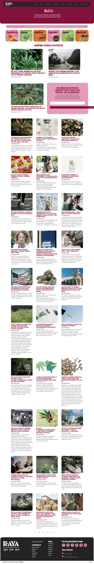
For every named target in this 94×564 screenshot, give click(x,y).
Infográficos (34, 553)
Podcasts (69, 4)
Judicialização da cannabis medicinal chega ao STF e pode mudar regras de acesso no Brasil (71, 289)
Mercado (50, 547)
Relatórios (48, 4)
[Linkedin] (81, 545)
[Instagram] (63, 545)
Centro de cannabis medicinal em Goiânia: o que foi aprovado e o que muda (71, 430)
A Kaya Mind (37, 541)
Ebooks (33, 551)
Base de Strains (35, 547)
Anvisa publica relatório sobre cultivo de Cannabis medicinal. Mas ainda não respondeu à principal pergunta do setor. (28, 108)
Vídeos (63, 4)
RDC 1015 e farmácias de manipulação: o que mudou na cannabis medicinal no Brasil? (45, 430)
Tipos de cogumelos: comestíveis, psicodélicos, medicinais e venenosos (70, 139)
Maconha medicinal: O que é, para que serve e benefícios (71, 212)
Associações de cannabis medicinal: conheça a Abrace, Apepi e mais (20, 251)
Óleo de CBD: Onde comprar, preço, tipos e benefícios (71, 250)
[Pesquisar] (85, 26)
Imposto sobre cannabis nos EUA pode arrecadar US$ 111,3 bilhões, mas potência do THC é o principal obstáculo (28, 73)
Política (50, 551)
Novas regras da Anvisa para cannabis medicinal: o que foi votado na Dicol (46, 476)
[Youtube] (68, 545)
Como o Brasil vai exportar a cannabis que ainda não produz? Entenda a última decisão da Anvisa (21, 326)
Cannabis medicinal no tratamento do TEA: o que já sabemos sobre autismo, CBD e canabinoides (46, 214)
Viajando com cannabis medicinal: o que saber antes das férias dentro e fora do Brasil (64, 73)
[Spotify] (76, 545)
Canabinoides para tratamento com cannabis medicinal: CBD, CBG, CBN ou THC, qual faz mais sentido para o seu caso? (21, 140)
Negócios (50, 549)
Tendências (51, 543)
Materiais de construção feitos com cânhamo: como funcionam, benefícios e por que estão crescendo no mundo (45, 515)
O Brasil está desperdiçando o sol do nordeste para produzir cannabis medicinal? (46, 378)
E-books (56, 4)
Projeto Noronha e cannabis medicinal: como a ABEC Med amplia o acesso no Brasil (21, 430)
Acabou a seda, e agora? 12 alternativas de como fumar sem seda (71, 513)
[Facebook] (85, 545)
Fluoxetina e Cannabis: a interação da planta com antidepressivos (69, 176)
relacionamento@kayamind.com (71, 557)
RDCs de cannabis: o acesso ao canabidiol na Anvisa (71, 325)
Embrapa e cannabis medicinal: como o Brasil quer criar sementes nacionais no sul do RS (71, 379)
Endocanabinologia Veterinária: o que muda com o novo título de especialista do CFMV (47, 177)
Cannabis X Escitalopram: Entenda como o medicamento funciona (46, 139)
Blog (36, 4)
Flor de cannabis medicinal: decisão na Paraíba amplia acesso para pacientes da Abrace (45, 289)
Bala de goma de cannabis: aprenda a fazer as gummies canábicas (20, 176)
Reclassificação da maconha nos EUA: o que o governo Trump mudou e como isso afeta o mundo (21, 379)
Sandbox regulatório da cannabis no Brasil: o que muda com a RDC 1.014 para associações (21, 477)
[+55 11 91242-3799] (62, 553)
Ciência (50, 553)
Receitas (50, 545)
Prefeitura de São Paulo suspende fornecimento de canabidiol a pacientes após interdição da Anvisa (70, 477)
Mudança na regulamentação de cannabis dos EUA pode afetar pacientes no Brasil (21, 288)
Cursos (76, 4)
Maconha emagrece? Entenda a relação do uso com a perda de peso (21, 213)
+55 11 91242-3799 (68, 554)
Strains (41, 4)
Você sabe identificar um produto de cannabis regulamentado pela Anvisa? (46, 326)
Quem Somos (84, 4)
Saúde (49, 555)
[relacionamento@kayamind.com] (62, 556)
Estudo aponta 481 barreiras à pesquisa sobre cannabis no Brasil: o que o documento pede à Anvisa (21, 514)
